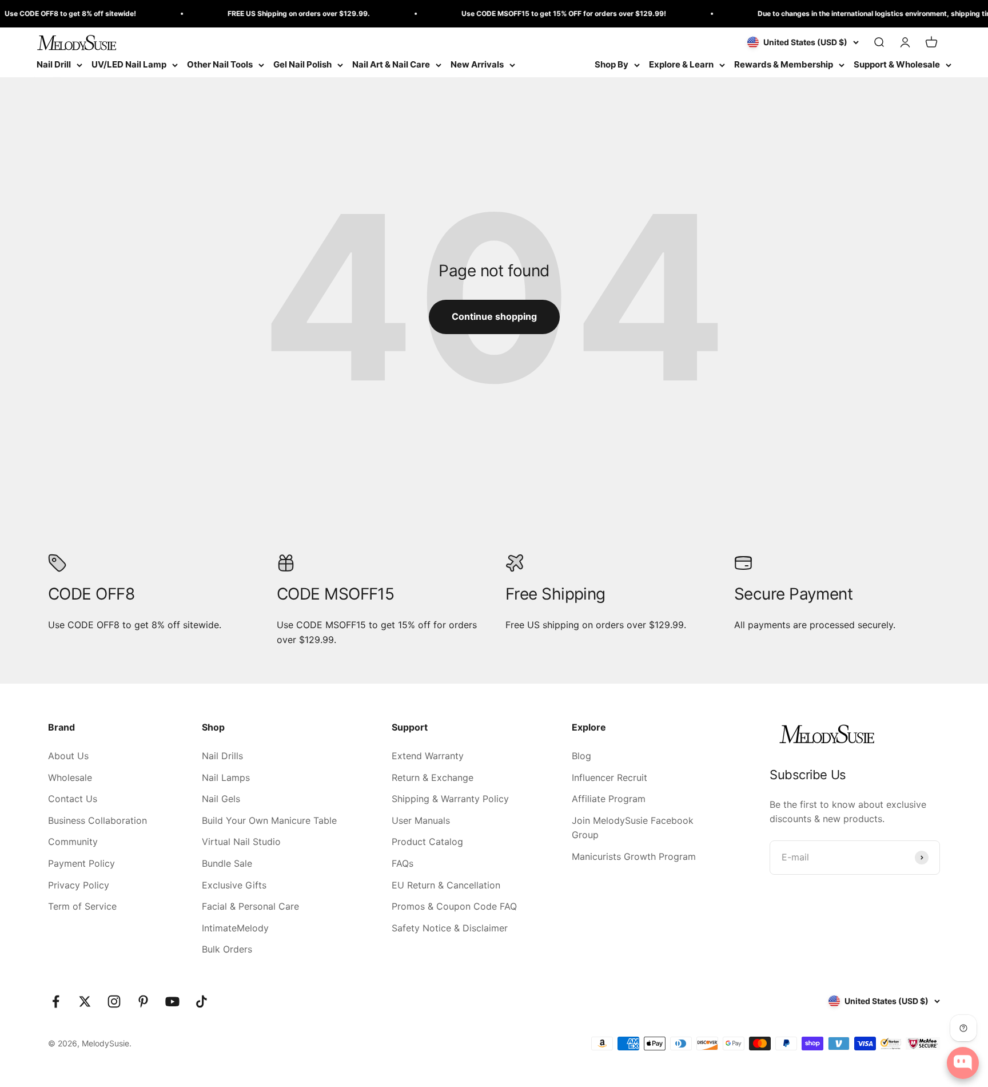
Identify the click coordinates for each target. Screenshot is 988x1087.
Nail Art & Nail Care (391, 64)
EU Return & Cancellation (446, 885)
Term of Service (82, 906)
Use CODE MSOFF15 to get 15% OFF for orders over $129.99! (547, 13)
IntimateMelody (235, 928)
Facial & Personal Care (250, 906)
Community (73, 841)
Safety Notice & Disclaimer (450, 928)
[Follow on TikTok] (201, 1001)
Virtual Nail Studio (241, 841)
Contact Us (72, 798)
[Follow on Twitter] (85, 1001)
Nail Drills (222, 755)
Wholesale (70, 777)
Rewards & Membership (783, 64)
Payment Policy (81, 863)
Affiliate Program (609, 798)
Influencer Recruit (609, 777)
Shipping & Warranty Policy (450, 798)
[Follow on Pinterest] (143, 1001)
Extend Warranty (428, 755)
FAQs (402, 863)
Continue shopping (494, 316)
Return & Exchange (432, 777)
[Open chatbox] (963, 1063)
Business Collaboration (97, 820)
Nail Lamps (226, 777)
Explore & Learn (681, 64)
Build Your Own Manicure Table (269, 820)
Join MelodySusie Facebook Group (633, 828)
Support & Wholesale (897, 64)
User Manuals (421, 820)
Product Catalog (427, 841)
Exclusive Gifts (234, 885)
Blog (581, 755)
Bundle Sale (227, 863)
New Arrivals (477, 64)
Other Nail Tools (220, 64)
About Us (68, 755)
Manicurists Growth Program (634, 856)
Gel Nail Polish (302, 64)
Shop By (611, 64)
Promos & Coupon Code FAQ (454, 906)
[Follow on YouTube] (172, 1001)
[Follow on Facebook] (55, 1001)
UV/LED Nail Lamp (128, 64)
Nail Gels (221, 798)
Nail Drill (54, 64)
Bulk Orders (227, 949)
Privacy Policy (78, 885)
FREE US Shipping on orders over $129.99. (282, 13)
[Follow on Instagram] (114, 1001)
